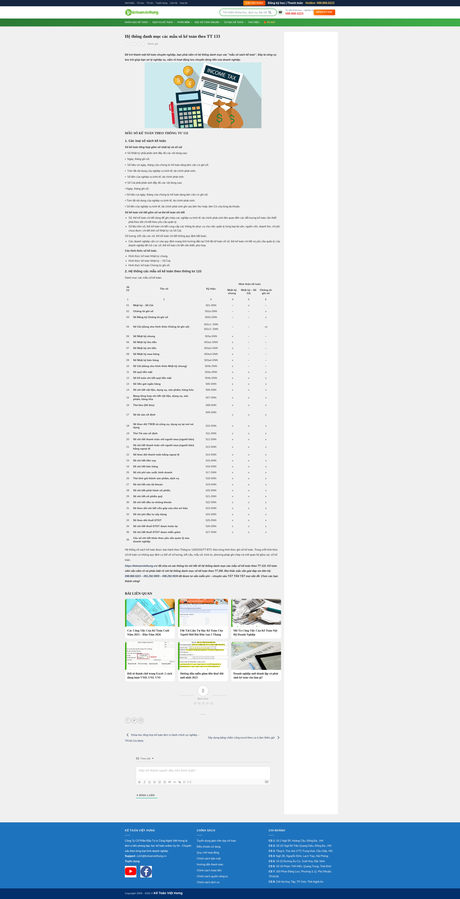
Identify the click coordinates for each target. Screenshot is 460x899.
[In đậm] (139, 782)
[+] (189, 781)
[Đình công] (154, 782)
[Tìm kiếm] (269, 12)
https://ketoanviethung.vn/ (141, 565)
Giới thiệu (129, 3)
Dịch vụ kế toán (162, 22)
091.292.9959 (151, 576)
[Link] (179, 782)
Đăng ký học (276, 2)
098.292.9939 (170, 576)
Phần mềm (183, 22)
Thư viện (253, 22)
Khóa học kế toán (136, 22)
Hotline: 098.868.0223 (319, 2)
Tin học (140, 3)
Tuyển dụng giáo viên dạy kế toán (216, 840)
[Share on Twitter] (134, 720)
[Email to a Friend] (141, 720)
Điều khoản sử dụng (208, 846)
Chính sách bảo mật (208, 858)
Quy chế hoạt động (208, 852)
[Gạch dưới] (149, 782)
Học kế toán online (207, 22)
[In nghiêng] (144, 782)
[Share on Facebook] (128, 720)
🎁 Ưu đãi (269, 22)
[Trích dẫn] (169, 782)
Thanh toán (295, 2)
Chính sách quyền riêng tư (212, 876)
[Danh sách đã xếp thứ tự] (159, 782)
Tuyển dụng (161, 3)
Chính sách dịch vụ (208, 882)
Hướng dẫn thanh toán (210, 864)
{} (184, 781)
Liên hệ (173, 3)
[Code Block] (174, 782)
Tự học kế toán (233, 22)
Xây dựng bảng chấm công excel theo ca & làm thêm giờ (241, 737)
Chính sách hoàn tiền (209, 870)
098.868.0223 (294, 13)
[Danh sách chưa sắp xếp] (164, 782)
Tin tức (150, 3)
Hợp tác (184, 3)
